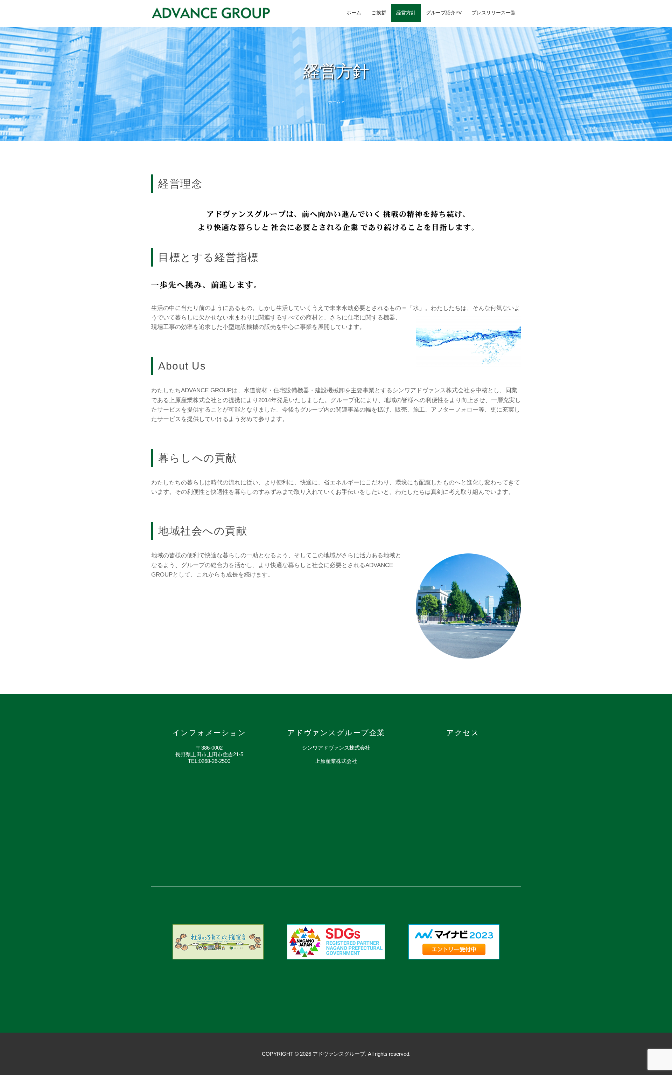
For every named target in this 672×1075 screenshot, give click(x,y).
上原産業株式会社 (336, 761)
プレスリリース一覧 (493, 12)
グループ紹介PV (444, 12)
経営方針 (406, 12)
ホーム (353, 12)
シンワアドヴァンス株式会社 (336, 748)
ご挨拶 (378, 12)
